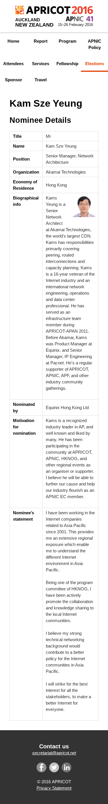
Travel (41, 79)
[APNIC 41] (79, 18)
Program (67, 41)
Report (41, 41)
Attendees (13, 63)
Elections (94, 63)
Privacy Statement (54, 788)
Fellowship (67, 63)
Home (13, 41)
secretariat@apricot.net (54, 752)
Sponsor (13, 79)
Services (40, 63)
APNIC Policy (94, 44)
